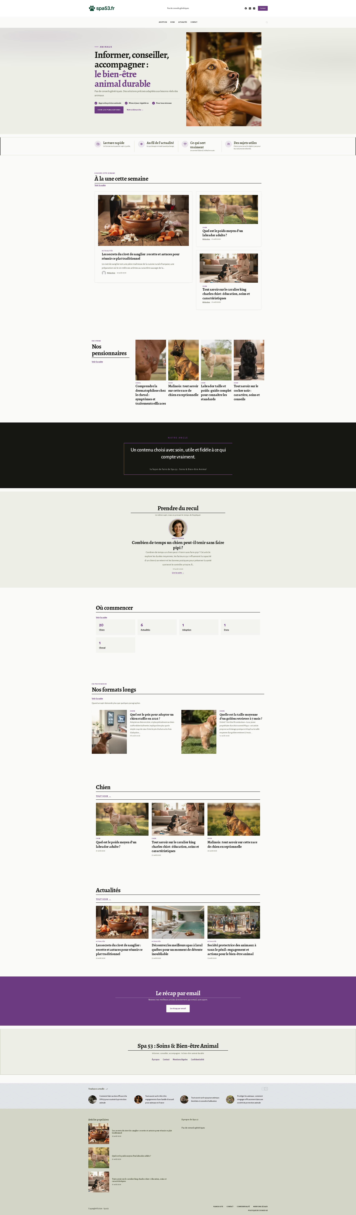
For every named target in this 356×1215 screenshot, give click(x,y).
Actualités (182, 22)
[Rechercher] (267, 22)
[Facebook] (246, 8)
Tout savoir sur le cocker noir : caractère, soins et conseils (247, 393)
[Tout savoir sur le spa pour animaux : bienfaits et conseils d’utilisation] (184, 1099)
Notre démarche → (135, 110)
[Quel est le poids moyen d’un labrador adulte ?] (229, 209)
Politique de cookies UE (258, 1210)
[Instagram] (254, 8)
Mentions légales (180, 1059)
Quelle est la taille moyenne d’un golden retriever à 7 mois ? (241, 716)
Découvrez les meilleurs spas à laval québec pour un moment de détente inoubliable (177, 949)
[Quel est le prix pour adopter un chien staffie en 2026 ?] (109, 732)
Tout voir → (103, 796)
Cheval (138, 383)
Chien (204, 227)
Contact (263, 8)
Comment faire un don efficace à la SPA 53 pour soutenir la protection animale (113, 1099)
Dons (172, 22)
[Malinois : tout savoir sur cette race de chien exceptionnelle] (183, 360)
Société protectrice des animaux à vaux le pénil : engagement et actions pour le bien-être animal (231, 949)
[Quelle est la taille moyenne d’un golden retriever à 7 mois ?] (198, 732)
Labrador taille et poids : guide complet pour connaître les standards (216, 393)
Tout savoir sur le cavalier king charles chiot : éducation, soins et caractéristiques (226, 294)
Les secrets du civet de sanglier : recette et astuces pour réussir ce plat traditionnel (141, 256)
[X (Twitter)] (250, 8)
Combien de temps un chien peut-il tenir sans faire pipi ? (178, 545)
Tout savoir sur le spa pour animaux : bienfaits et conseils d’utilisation (205, 1099)
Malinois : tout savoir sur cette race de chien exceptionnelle (183, 390)
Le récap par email (178, 1008)
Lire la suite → (178, 573)
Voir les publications (109, 110)
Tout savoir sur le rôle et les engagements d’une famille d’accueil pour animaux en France (159, 1099)
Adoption (163, 22)
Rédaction (111, 273)
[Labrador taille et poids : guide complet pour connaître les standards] (216, 360)
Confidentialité (197, 1059)
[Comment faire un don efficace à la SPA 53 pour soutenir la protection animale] (92, 1099)
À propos (156, 1059)
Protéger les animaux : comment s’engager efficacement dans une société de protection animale (250, 1099)
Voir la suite (100, 185)
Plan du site (218, 1206)
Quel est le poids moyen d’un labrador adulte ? (222, 233)
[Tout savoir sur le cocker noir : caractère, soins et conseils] (249, 360)
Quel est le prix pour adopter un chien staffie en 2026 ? (152, 716)
